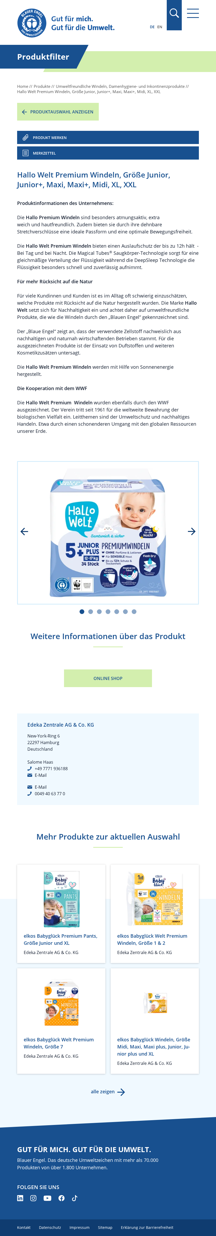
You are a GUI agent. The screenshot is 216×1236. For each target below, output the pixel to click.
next (188, 532)
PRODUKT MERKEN (50, 137)
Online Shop (108, 678)
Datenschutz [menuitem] (50, 1227)
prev (28, 532)
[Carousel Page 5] (116, 611)
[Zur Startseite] (80, 23)
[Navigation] (193, 13)
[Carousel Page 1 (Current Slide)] (82, 611)
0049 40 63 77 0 (50, 794)
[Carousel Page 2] (90, 611)
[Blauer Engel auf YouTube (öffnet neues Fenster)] (47, 1198)
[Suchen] (174, 13)
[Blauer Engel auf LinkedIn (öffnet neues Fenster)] (20, 1198)
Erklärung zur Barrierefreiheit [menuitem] (147, 1227)
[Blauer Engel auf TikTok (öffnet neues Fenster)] (75, 1198)
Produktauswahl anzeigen (62, 112)
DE (152, 26)
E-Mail (41, 775)
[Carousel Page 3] (99, 611)
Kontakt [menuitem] (24, 1227)
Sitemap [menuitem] (105, 1227)
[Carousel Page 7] (134, 611)
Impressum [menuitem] (80, 1227)
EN (159, 26)
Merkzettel (44, 153)
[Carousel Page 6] (125, 611)
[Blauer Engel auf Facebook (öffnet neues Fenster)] (61, 1198)
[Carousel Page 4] (108, 611)
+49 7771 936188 (51, 769)
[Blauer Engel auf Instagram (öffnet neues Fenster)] (33, 1198)
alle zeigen (103, 1091)
